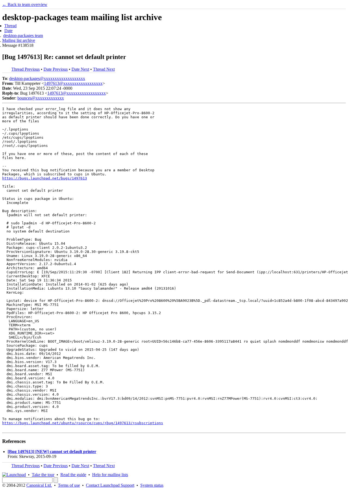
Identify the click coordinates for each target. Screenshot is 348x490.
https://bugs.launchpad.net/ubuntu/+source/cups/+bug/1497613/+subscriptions (82, 423)
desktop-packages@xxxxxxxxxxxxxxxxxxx (47, 78)
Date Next (80, 69)
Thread (10, 25)
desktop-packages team (23, 35)
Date (8, 30)
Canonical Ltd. (39, 485)
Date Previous (56, 69)
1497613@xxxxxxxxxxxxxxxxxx (73, 83)
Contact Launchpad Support (110, 485)
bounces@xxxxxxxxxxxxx (40, 98)
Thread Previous (25, 69)
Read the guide (73, 474)
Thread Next (104, 69)
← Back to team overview (24, 4)
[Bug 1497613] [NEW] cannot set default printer (52, 451)
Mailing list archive (18, 40)
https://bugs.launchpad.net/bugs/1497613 (44, 178)
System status (151, 485)
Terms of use (69, 485)
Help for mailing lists (110, 474)
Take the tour (43, 474)
